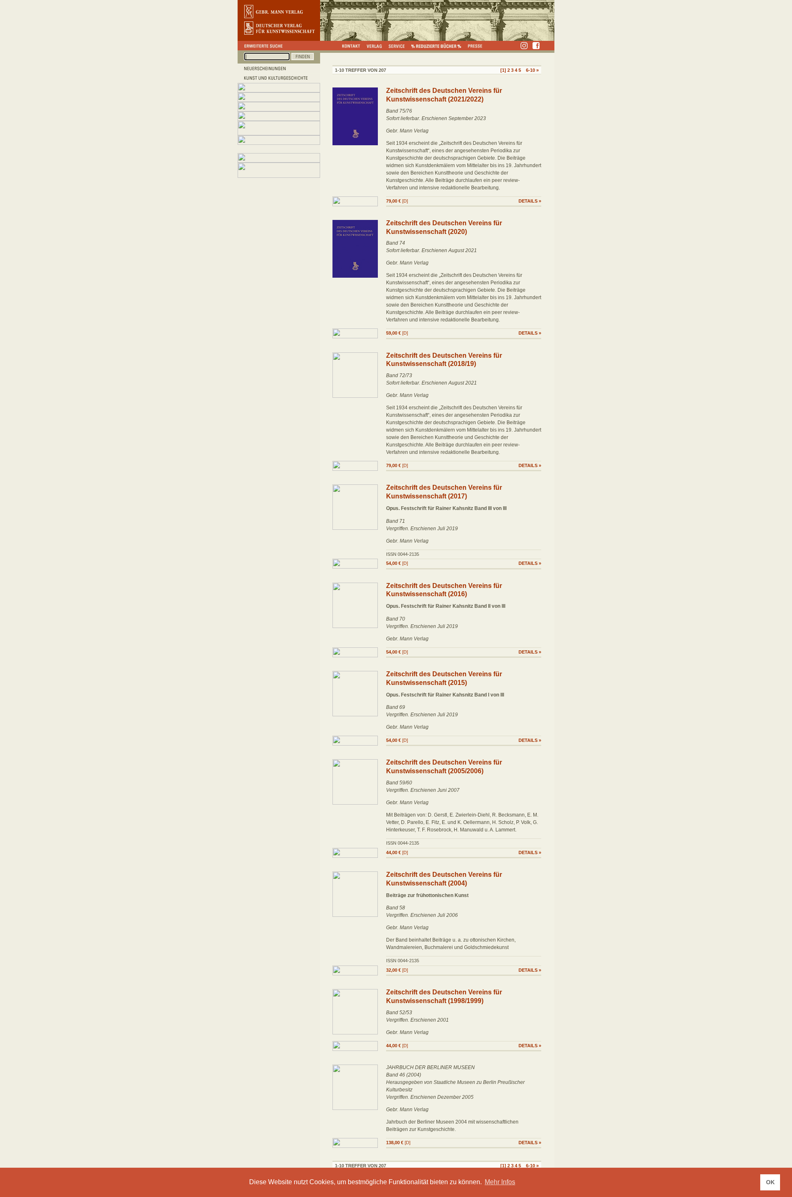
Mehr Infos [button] (500, 1181)
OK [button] (770, 1182)
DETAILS (528, 200)
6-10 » (532, 70)
